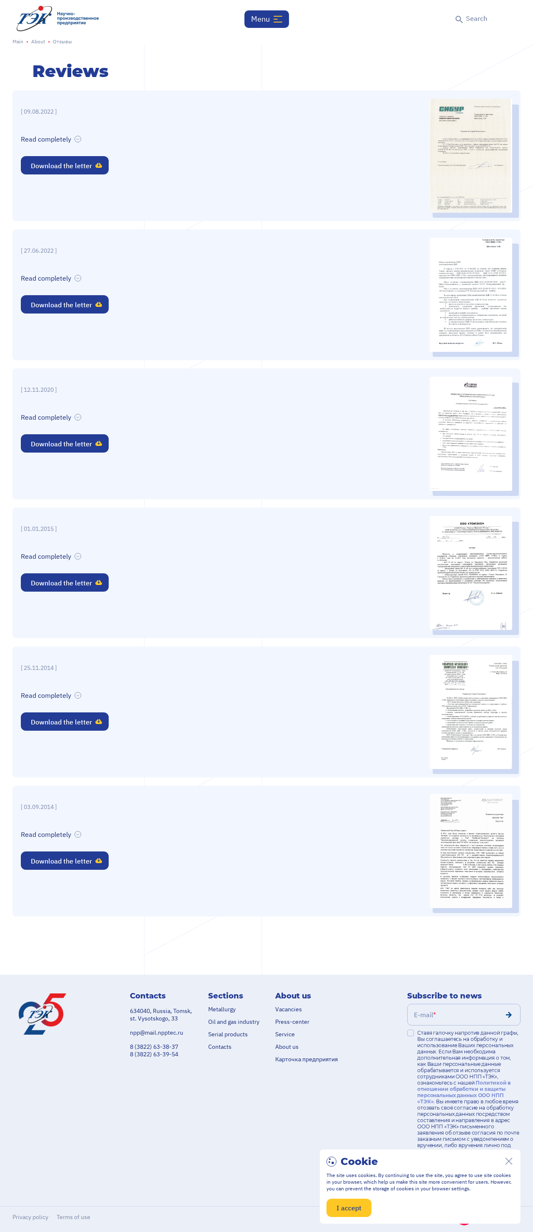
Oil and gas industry (233, 1021)
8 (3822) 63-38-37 (154, 1046)
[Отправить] (509, 1014)
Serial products (228, 1034)
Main (17, 41)
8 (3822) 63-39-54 (154, 1054)
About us (287, 1046)
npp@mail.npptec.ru (156, 1032)
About (38, 41)
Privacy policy (30, 1217)
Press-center (292, 1021)
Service (285, 1034)
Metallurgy (222, 1009)
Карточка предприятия (306, 1059)
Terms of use (73, 1217)
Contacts (220, 1046)
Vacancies (288, 1009)
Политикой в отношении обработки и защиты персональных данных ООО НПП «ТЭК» (464, 1092)
